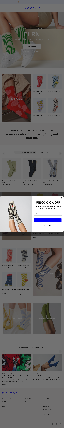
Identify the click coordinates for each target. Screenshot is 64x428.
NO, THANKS (48, 225)
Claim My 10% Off (48, 220)
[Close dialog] (62, 198)
